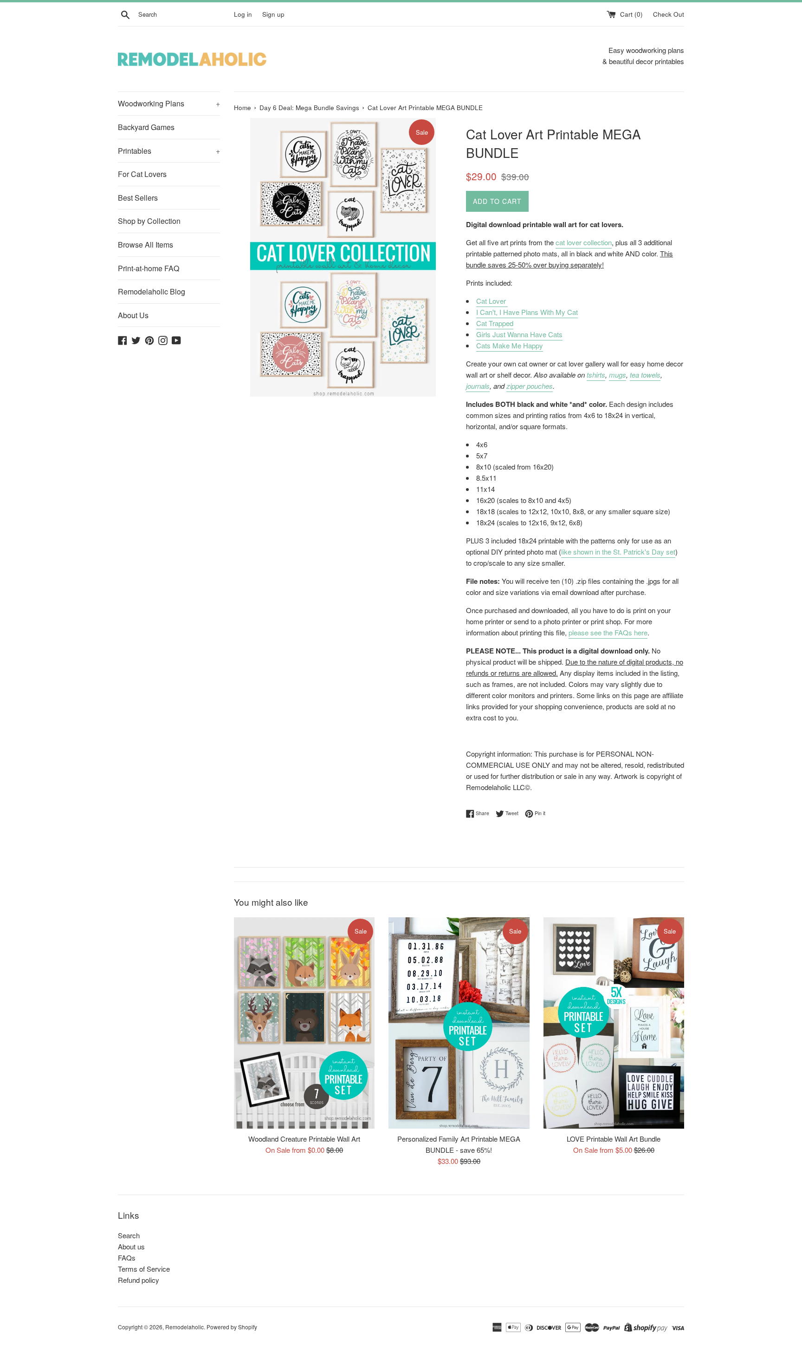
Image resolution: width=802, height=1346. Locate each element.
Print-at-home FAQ (148, 268)
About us (131, 1246)
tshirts (596, 374)
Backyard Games (146, 127)
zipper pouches (529, 386)
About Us (133, 315)
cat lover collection (584, 242)
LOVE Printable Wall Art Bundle (613, 1138)
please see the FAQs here (608, 632)
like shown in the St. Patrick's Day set (618, 551)
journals (478, 386)
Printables (169, 150)
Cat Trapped (494, 323)
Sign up (273, 14)
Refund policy (138, 1280)
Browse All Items (145, 244)
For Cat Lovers (142, 174)
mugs (617, 374)
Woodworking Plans (169, 103)
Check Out (668, 14)
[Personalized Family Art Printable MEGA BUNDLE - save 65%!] (458, 1023)
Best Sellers (138, 197)
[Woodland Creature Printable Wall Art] (304, 1023)
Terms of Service (144, 1269)
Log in (243, 14)
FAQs (127, 1257)
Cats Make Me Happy (509, 345)
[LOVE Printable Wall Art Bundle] (613, 1023)
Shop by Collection (149, 221)
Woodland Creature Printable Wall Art (304, 1138)
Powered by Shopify (232, 1327)
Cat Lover (492, 301)
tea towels (645, 374)
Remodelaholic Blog (151, 291)
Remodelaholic (184, 1327)
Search (129, 1235)
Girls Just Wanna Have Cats (519, 334)
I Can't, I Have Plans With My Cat (527, 312)
